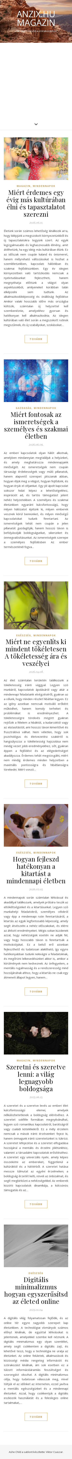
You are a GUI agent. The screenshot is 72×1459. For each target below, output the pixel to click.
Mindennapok (44, 186)
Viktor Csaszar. (54, 1452)
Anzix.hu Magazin (36, 18)
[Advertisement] (36, 80)
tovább (36, 339)
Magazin (24, 186)
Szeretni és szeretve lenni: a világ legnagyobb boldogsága (36, 1078)
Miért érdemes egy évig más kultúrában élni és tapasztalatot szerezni (36, 203)
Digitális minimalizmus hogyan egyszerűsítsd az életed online (36, 1290)
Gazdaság (23, 408)
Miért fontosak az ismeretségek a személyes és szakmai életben (36, 425)
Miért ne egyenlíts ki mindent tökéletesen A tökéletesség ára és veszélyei (36, 652)
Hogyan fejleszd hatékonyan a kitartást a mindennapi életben (36, 870)
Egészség (23, 635)
